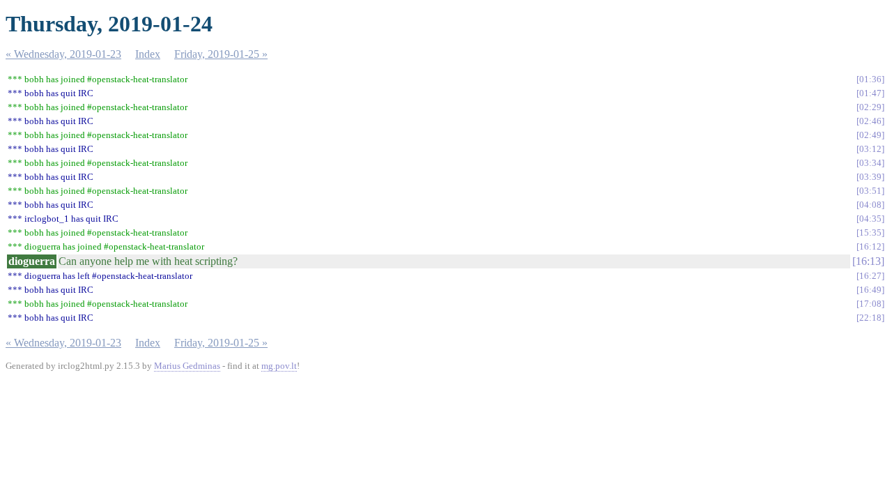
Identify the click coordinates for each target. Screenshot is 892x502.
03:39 (870, 177)
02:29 (870, 107)
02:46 (870, 121)
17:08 (870, 303)
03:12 (870, 149)
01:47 (870, 93)
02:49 (870, 135)
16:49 (870, 289)
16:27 (870, 276)
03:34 (870, 163)
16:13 (868, 261)
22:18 (870, 317)
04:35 (870, 218)
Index (147, 54)
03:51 (870, 190)
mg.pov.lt (279, 365)
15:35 (870, 232)
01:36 (870, 79)
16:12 (870, 246)
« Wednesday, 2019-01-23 (63, 54)
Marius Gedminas (187, 365)
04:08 (870, 204)
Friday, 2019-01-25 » (221, 54)
